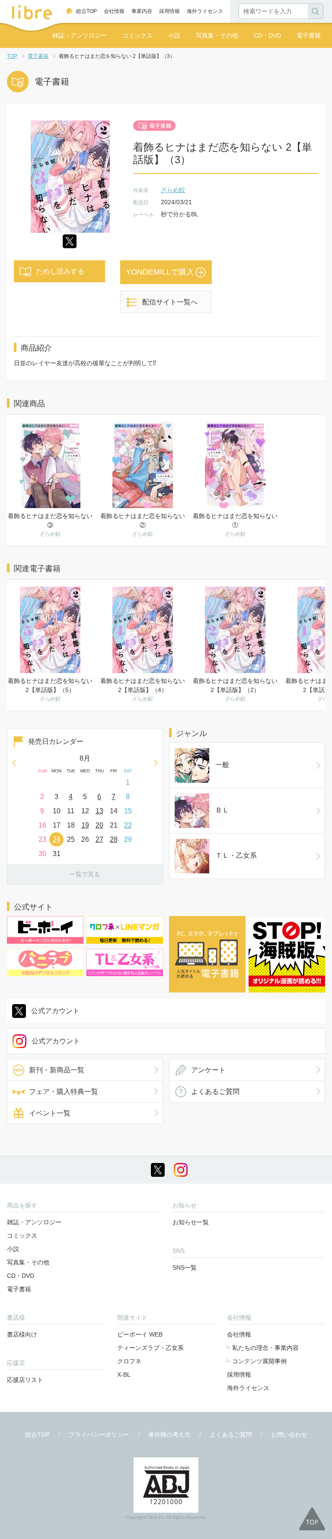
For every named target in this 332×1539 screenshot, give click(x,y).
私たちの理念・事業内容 (265, 1347)
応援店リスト (25, 1379)
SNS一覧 (184, 1267)
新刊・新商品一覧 (56, 1070)
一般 (222, 764)
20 (99, 825)
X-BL (124, 1374)
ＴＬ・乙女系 (236, 855)
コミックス (137, 35)
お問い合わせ (289, 1434)
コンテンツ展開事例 (259, 1361)
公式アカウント (55, 1010)
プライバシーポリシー (99, 1434)
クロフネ (129, 1361)
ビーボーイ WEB (140, 1334)
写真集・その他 (217, 35)
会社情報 (114, 11)
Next (156, 762)
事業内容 (141, 11)
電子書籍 (309, 35)
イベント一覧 (49, 1113)
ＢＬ (222, 810)
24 (57, 839)
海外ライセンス (205, 11)
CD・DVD (267, 35)
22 (128, 825)
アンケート (208, 1070)
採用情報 (169, 11)
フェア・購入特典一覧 (63, 1091)
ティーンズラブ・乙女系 (150, 1347)
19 (85, 825)
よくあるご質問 (215, 1091)
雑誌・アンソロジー (79, 35)
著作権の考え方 (169, 1434)
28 (114, 839)
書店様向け (22, 1334)
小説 (174, 35)
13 (99, 811)
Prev (13, 762)
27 (99, 839)
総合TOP (86, 11)
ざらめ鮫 (173, 189)
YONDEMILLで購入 (160, 272)
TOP (12, 56)
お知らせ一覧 (190, 1222)
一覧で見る (85, 874)
